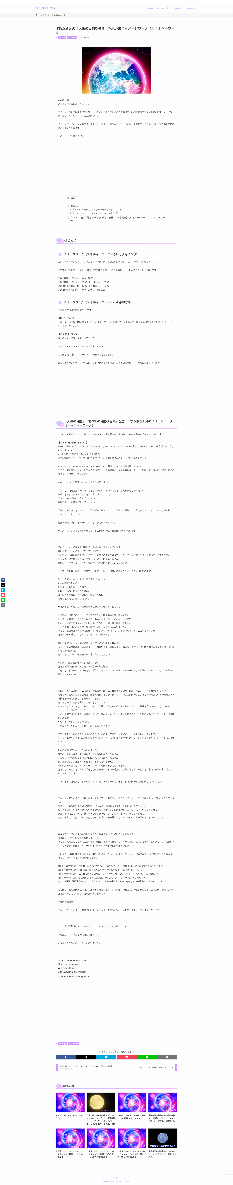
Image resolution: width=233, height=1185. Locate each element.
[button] (66, 1057)
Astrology (62, 37)
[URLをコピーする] (167, 1057)
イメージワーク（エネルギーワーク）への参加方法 (96, 213)
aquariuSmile (46, 7)
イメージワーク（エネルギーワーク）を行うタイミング (98, 209)
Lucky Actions (72, 37)
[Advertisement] (116, 166)
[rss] (192, 1)
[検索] (195, 1)
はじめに (74, 205)
